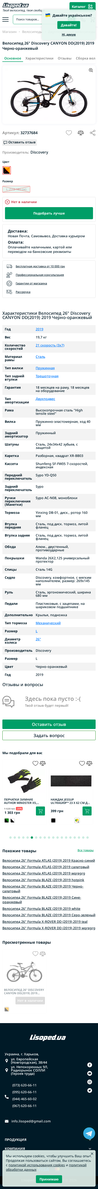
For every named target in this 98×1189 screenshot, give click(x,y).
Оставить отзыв (49, 724)
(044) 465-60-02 (24, 1099)
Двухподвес (45, 399)
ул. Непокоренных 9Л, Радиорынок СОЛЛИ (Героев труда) (29, 1070)
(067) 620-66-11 (24, 1105)
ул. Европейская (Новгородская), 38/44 (29, 1060)
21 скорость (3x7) (50, 345)
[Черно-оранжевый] (6, 170)
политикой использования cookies (37, 1165)
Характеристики (39, 58)
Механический (48, 623)
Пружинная (45, 368)
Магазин (9, 32)
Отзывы (65, 58)
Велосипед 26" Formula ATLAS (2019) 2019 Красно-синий (48, 860)
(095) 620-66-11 (24, 1092)
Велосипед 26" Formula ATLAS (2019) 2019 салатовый (45, 867)
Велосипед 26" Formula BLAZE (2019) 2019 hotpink (43, 880)
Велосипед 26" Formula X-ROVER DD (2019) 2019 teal (45, 921)
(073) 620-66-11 (24, 1085)
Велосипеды (32, 31)
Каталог (79, 6)
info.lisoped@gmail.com (31, 1121)
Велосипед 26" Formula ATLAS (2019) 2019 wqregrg (43, 873)
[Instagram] (89, 1082)
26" (38, 639)
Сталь (40, 356)
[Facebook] (89, 1064)
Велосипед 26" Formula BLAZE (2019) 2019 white (41, 908)
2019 (39, 329)
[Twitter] (89, 1090)
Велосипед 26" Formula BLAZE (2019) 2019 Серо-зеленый (48, 915)
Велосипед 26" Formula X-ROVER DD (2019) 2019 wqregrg (48, 928)
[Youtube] (89, 1073)
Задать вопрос (49, 735)
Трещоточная (47, 376)
